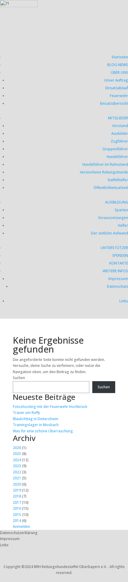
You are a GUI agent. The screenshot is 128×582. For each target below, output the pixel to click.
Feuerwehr (119, 95)
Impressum (118, 278)
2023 (17, 465)
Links (123, 300)
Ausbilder (119, 133)
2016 (17, 508)
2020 (17, 484)
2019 (17, 490)
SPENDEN (120, 255)
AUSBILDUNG (116, 202)
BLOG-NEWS (117, 64)
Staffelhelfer (117, 179)
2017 (17, 502)
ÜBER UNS (119, 72)
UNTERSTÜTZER (114, 247)
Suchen (19, 377)
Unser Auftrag (116, 80)
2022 (17, 472)
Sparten (121, 209)
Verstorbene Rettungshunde (104, 172)
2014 (17, 520)
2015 (17, 514)
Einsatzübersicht (114, 103)
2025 (17, 453)
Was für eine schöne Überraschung (43, 431)
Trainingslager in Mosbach (36, 424)
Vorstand (120, 125)
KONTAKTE (118, 263)
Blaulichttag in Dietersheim (35, 418)
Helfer (123, 225)
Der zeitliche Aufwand (109, 233)
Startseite (120, 57)
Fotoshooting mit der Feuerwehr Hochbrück (50, 406)
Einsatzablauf (116, 87)
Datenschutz (117, 286)
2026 (17, 447)
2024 (17, 459)
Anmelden (21, 526)
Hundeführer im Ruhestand (105, 164)
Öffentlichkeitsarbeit (110, 187)
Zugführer (119, 141)
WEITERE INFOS (115, 270)
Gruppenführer (115, 148)
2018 (17, 496)
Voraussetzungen (113, 217)
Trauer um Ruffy (26, 412)
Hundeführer (117, 156)
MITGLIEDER (118, 118)
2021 (17, 478)
